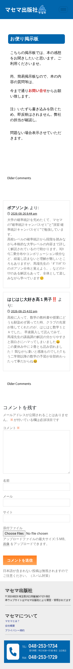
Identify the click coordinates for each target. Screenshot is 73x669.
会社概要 (10, 625)
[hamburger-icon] (63, 9)
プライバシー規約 (15, 630)
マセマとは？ (12, 621)
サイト (8, 512)
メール (8, 496)
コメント (11, 428)
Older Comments (19, 178)
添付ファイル (13, 528)
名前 (6, 480)
